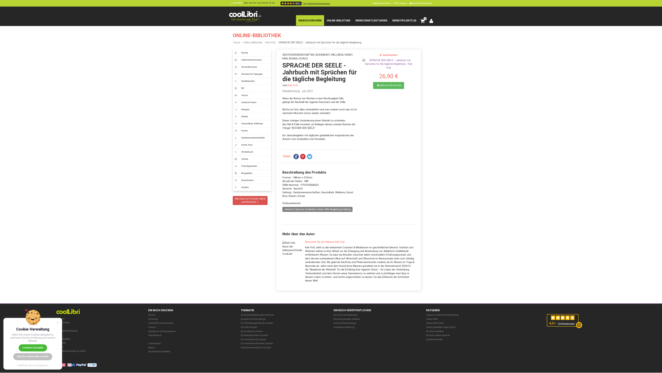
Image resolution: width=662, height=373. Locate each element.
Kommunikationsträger (345, 323)
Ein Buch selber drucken (438, 335)
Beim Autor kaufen (391, 85)
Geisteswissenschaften (253, 137)
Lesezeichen (154, 343)
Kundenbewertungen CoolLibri (71, 351)
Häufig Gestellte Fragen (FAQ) (441, 327)
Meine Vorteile (63, 322)
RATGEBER (433, 310)
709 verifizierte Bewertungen (316, 3)
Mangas (245, 109)
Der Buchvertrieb (434, 339)
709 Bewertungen (566, 323)
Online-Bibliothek (253, 42)
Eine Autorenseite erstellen (347, 319)
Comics (152, 327)
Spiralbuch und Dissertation (162, 331)
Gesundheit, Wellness (252, 123)
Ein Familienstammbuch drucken (257, 323)
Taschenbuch (155, 335)
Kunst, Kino (247, 145)
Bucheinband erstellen (159, 351)
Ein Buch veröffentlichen (352, 310)
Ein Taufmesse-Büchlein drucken (257, 343)
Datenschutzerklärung (66, 330)
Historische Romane (251, 60)
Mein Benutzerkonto (422, 3)
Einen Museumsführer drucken (256, 347)
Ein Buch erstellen (435, 331)
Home (236, 42)
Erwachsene (247, 180)
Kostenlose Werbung (344, 327)
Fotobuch (153, 319)
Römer (244, 52)
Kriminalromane (249, 67)
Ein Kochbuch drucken (252, 331)
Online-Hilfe (432, 319)
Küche (244, 130)
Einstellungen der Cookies (32, 356)
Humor (244, 95)
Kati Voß (270, 42)
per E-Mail (237, 3)
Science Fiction (249, 102)
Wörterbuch (247, 152)
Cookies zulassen (32, 348)
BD (242, 88)
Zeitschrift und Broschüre (160, 323)
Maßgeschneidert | (382, 3)
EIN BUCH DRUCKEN (160, 310)
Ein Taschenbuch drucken (253, 339)
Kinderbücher (248, 81)
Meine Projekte (63, 339)
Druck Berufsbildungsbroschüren (257, 315)
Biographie (246, 173)
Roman (151, 315)
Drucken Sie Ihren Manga (253, 319)
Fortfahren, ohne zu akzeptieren (33, 365)
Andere (245, 187)
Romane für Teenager (252, 74)
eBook (151, 347)
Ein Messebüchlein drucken (254, 335)
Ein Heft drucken (249, 327)
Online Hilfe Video (435, 323)
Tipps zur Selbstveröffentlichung (442, 315)
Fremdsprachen (249, 166)
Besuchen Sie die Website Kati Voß (325, 241)
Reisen (244, 116)
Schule (244, 159)
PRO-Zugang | (401, 3)
